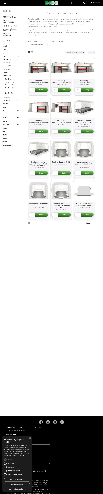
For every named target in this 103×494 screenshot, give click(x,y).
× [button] (30, 438)
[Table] (32, 52)
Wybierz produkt (32, 41)
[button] (17, 489)
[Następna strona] (37, 223)
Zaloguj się (96, 3)
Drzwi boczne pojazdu (57, 41)
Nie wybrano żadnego (37, 44)
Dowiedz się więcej (18, 455)
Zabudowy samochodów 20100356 (61, 121)
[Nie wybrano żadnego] (61, 44)
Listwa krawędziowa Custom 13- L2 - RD (84, 204)
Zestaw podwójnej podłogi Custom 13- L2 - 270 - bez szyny (38, 164)
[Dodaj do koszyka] (41, 90)
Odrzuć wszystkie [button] (17, 485)
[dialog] (17, 464)
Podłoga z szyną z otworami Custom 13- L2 (61, 205)
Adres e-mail (12, 434)
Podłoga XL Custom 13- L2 (38, 204)
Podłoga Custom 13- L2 (61, 162)
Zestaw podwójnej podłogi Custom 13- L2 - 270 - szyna (84, 122)
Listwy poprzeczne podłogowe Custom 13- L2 (84, 164)
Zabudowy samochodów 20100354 (38, 121)
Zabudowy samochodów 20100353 (38, 81)
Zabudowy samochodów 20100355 (61, 81)
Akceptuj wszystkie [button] (17, 480)
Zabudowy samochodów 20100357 (84, 81)
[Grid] (29, 52)
